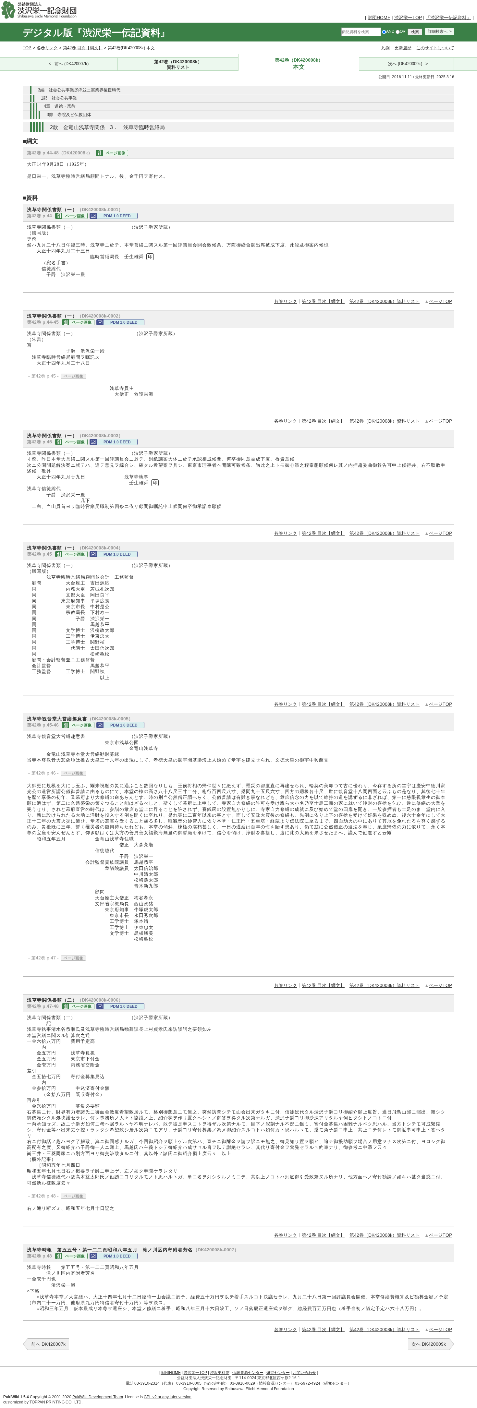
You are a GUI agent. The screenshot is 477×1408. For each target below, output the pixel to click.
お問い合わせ (304, 1372)
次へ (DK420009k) (405, 64)
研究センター (278, 1372)
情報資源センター (247, 1372)
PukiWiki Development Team (97, 1397)
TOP (27, 47)
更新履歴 (403, 47)
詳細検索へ (437, 31)
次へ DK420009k (428, 1344)
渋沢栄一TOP (408, 17)
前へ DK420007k (48, 1344)
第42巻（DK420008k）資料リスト (384, 301)
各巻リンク (47, 47)
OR (403, 31)
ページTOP (440, 301)
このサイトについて (435, 47)
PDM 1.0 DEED (117, 216)
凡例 (385, 47)
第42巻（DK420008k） (178, 64)
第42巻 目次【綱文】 (83, 47)
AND (390, 31)
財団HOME (379, 17)
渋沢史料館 (219, 1372)
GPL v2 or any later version (167, 1397)
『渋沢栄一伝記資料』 (448, 17)
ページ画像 (115, 153)
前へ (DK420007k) (72, 64)
